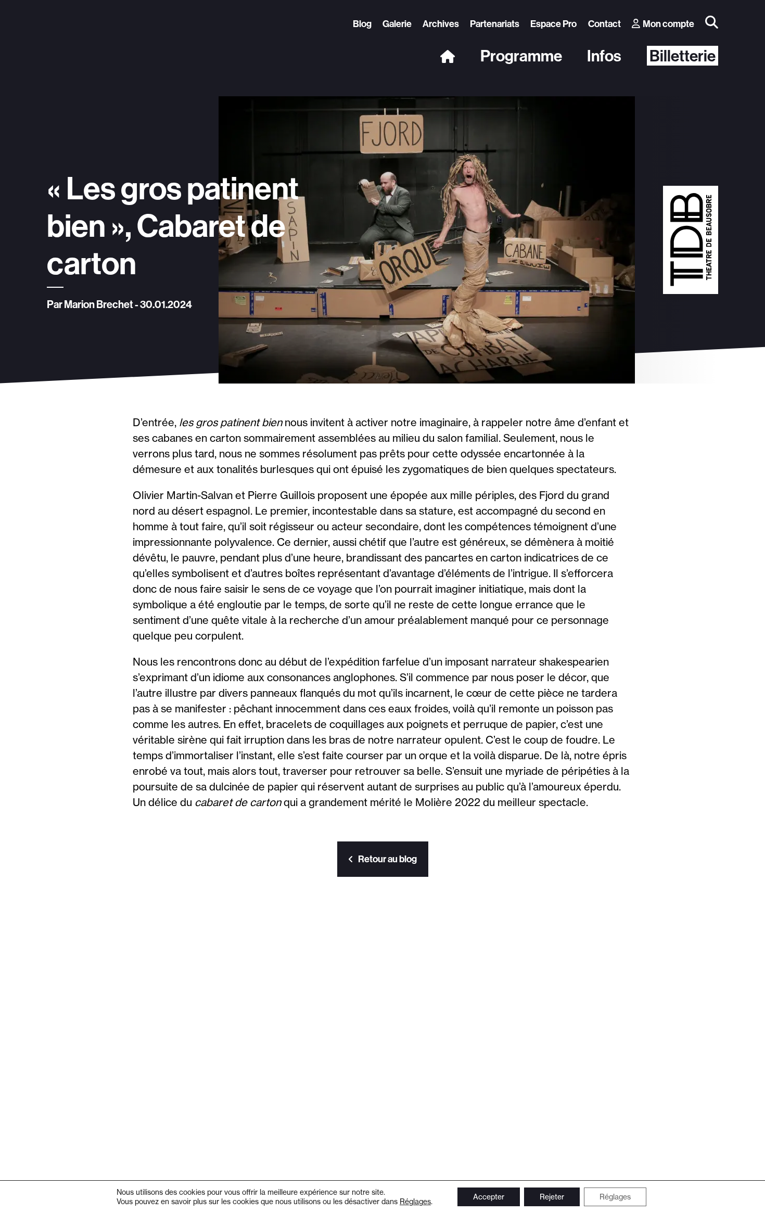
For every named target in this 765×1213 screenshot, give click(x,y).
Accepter (488, 1197)
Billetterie (682, 56)
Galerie (397, 24)
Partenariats (494, 24)
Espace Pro (553, 24)
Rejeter (552, 1197)
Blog (362, 24)
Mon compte (668, 24)
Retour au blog (387, 859)
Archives (441, 24)
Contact (604, 24)
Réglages (415, 1201)
